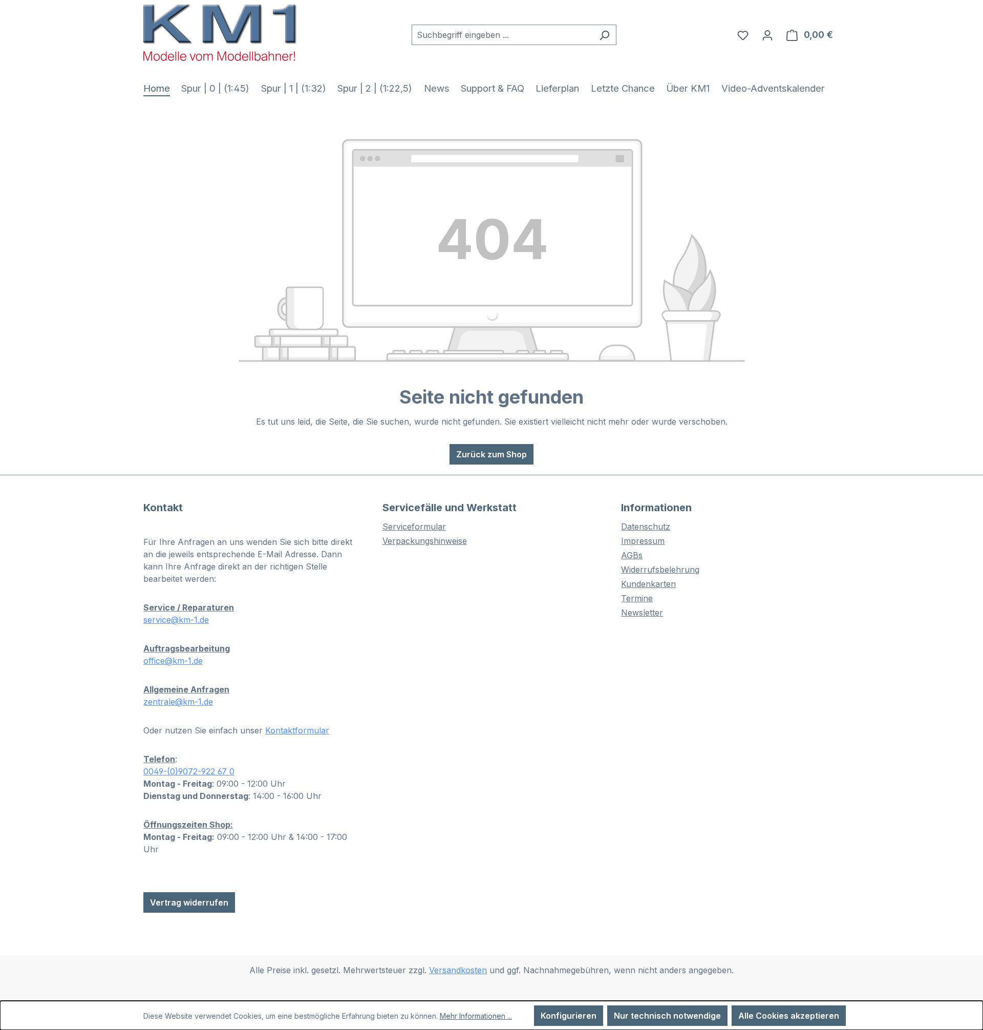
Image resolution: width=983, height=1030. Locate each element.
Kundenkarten (648, 584)
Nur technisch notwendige (667, 1016)
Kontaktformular (297, 730)
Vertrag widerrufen (189, 902)
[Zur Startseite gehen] (220, 32)
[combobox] (502, 35)
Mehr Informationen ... (476, 1016)
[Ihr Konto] (767, 35)
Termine (637, 598)
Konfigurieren (568, 1016)
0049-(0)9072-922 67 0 (188, 771)
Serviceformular (414, 526)
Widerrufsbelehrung (660, 569)
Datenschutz (645, 526)
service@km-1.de (176, 620)
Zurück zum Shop (491, 454)
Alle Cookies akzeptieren (788, 1016)
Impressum (643, 541)
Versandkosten (458, 970)
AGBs (632, 555)
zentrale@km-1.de (178, 702)
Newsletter (642, 612)
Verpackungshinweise (424, 541)
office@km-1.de (173, 661)
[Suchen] (604, 35)
